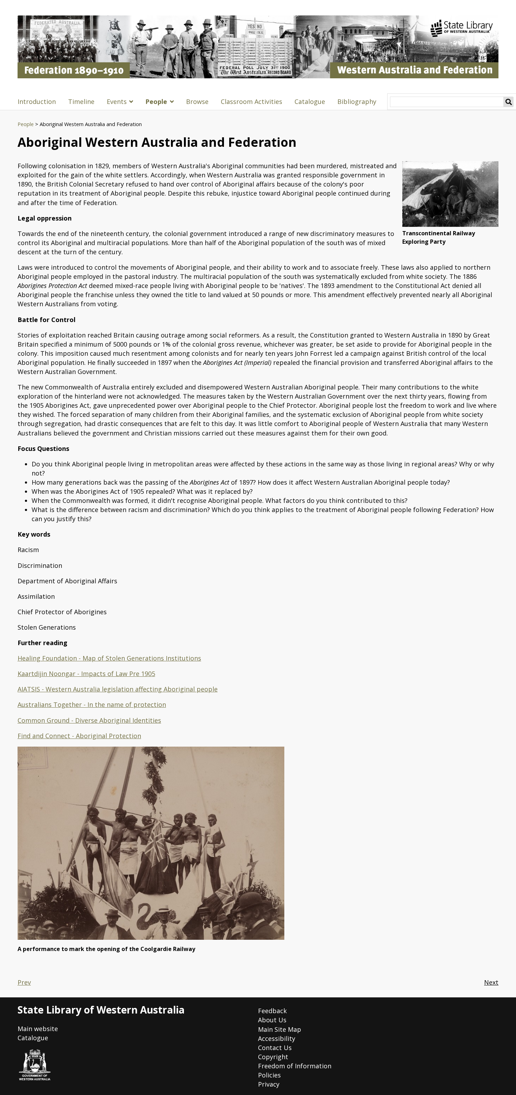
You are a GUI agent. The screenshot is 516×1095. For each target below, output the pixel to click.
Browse (197, 101)
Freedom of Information (294, 1066)
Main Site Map (279, 1029)
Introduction (37, 101)
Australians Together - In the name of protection (92, 704)
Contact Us (275, 1047)
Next (491, 982)
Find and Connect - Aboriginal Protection (79, 736)
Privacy (268, 1084)
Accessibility (276, 1038)
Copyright (273, 1057)
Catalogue (310, 101)
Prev (24, 982)
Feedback (272, 1011)
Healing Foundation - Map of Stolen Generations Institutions (109, 658)
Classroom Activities (251, 101)
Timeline (81, 101)
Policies (269, 1075)
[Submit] (509, 102)
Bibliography (356, 101)
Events (117, 101)
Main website (38, 1028)
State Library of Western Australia (101, 1009)
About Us (272, 1020)
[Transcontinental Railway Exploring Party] (450, 194)
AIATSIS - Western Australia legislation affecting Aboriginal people (118, 689)
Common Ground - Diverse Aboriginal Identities (89, 720)
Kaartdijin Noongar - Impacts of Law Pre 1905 (86, 673)
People (156, 101)
